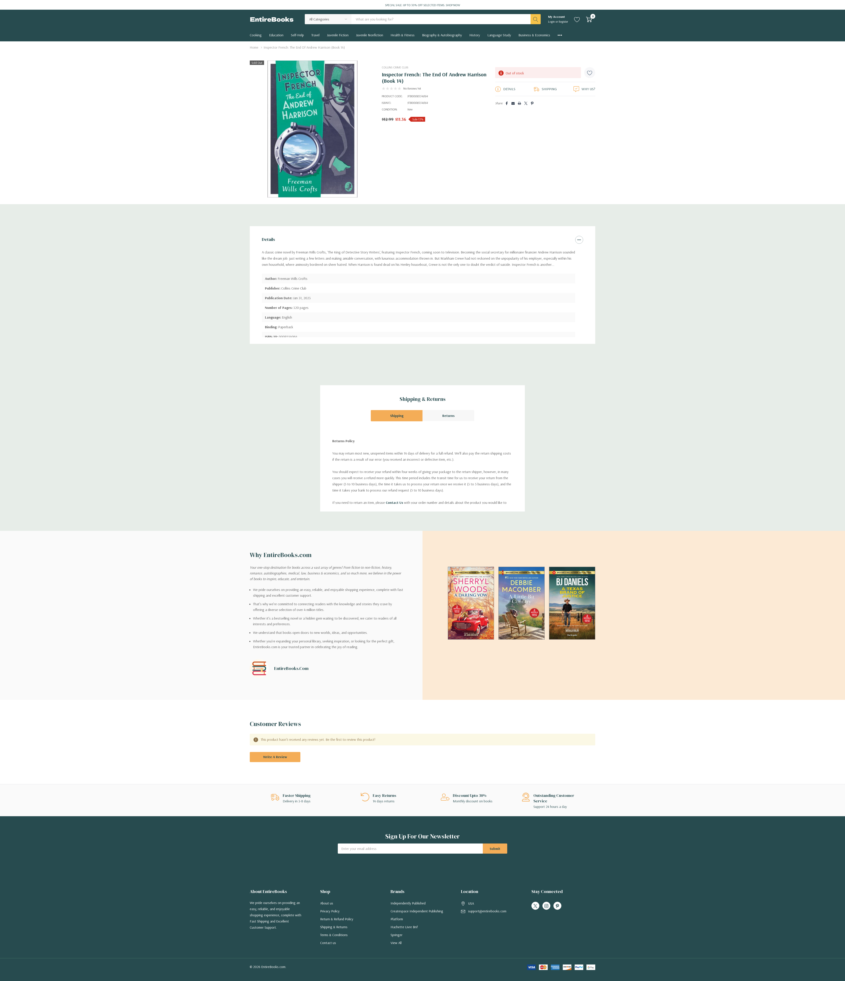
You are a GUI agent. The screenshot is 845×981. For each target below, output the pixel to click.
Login (551, 22)
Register (563, 22)
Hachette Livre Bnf (404, 927)
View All (396, 943)
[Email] (513, 103)
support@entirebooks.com (487, 911)
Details (268, 239)
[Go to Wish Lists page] (577, 19)
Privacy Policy (330, 911)
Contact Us (394, 502)
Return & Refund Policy (336, 919)
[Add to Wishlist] (589, 72)
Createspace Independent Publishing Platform (417, 915)
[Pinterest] (532, 103)
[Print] (519, 103)
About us (326, 903)
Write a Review (275, 757)
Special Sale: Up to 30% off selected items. (422, 5)
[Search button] (536, 19)
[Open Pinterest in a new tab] (557, 906)
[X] (525, 103)
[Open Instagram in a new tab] (546, 906)
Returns (448, 415)
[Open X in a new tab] (535, 906)
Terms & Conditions (334, 935)
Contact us (328, 943)
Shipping (396, 415)
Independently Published (408, 903)
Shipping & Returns (333, 927)
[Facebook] (506, 103)
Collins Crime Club (395, 67)
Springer (396, 935)
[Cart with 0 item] (589, 19)
